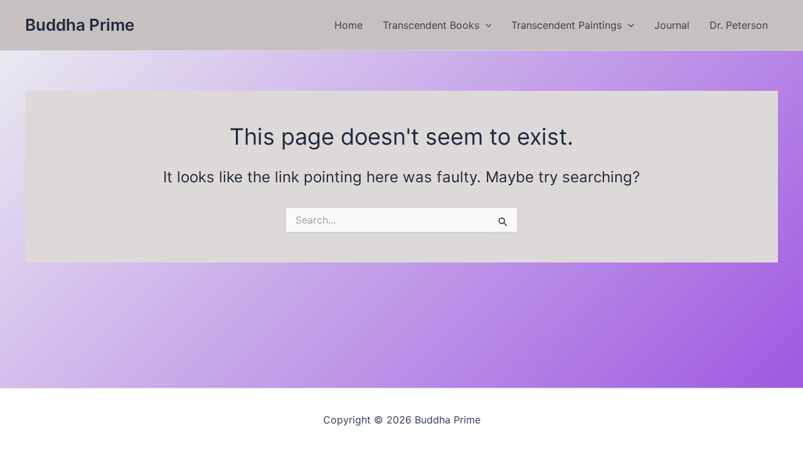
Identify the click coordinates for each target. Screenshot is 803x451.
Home (348, 25)
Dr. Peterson (739, 25)
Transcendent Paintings (566, 25)
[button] (485, 25)
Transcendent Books (431, 25)
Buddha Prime (79, 24)
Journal (671, 25)
